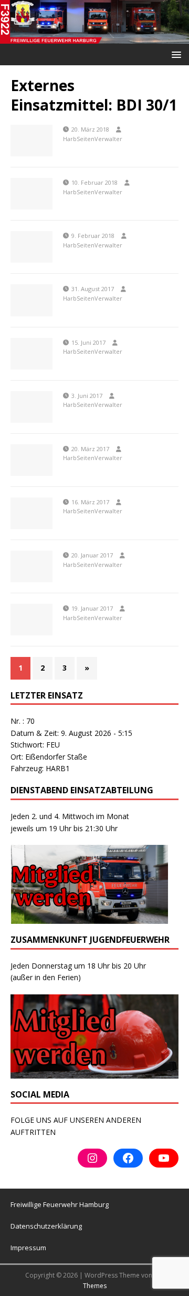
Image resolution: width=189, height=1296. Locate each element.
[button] (174, 54)
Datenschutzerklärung (46, 1226)
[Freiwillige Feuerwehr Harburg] (94, 38)
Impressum (28, 1247)
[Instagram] (92, 1158)
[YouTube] (163, 1158)
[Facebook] (128, 1158)
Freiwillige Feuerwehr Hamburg (59, 1204)
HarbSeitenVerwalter (92, 139)
